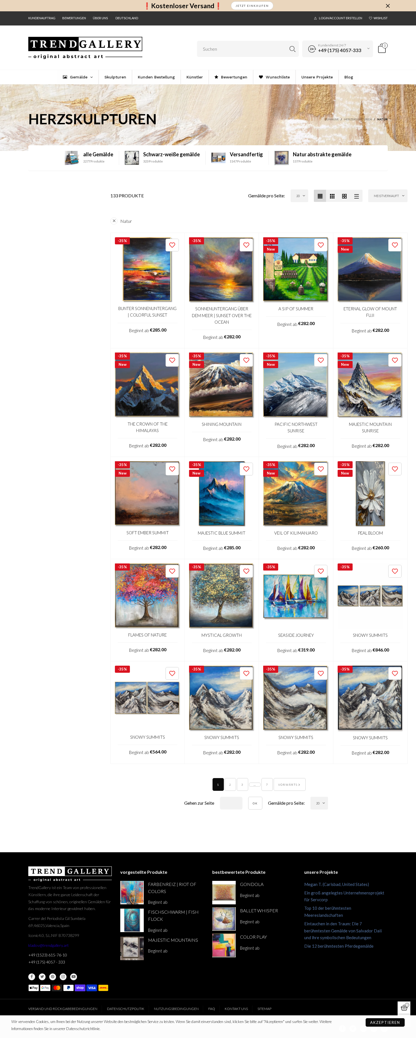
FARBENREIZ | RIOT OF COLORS (172, 887)
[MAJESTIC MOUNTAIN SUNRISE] (370, 385)
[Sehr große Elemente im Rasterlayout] (344, 196)
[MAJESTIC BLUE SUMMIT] (222, 494)
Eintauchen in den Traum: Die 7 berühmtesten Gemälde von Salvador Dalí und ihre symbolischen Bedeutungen (343, 930)
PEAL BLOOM (370, 532)
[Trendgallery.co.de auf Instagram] (63, 976)
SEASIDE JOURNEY (296, 635)
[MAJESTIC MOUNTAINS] (132, 948)
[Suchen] (292, 49)
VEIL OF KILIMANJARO (296, 532)
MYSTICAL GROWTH (221, 635)
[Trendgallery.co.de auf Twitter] (42, 976)
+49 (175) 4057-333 (339, 50)
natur (126, 221)
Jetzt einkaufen (252, 5)
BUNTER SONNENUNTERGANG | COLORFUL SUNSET (147, 311)
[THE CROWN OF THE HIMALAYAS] (147, 385)
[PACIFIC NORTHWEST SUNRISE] (296, 385)
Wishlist (381, 18)
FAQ (211, 1009)
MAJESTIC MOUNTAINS (173, 940)
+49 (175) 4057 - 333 (46, 962)
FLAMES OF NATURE (147, 634)
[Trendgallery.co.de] (85, 48)
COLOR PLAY (253, 936)
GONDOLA (251, 884)
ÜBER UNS (100, 18)
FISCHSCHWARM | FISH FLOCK (173, 915)
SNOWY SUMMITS (370, 635)
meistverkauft (386, 196)
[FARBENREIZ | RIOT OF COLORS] (132, 892)
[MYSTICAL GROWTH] (222, 596)
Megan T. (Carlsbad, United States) (336, 884)
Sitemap (264, 1009)
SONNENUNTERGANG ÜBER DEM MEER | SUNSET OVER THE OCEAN (222, 315)
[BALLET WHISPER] (224, 919)
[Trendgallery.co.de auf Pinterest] (52, 976)
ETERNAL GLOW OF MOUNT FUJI (370, 312)
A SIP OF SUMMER (295, 308)
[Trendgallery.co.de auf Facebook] (31, 976)
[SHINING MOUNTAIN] (222, 385)
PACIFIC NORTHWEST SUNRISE (296, 427)
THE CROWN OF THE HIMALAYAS (148, 427)
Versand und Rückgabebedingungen (62, 1009)
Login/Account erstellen (340, 18)
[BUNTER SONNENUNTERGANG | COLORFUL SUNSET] (147, 270)
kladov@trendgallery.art (48, 945)
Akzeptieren (385, 1022)
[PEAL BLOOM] (370, 494)
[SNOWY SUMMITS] (370, 596)
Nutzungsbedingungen (176, 1009)
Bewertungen (74, 18)
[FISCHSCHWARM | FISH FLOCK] (132, 920)
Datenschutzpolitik (125, 1009)
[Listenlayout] (356, 196)
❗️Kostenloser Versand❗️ (182, 5)
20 (298, 196)
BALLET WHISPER (259, 910)
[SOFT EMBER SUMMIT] (147, 494)
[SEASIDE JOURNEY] (296, 596)
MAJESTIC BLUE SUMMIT (221, 532)
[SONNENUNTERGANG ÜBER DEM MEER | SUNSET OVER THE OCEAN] (222, 270)
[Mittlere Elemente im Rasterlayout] (320, 196)
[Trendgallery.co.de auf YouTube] (73, 976)
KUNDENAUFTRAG (41, 18)
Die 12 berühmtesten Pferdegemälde (339, 946)
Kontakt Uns (236, 1009)
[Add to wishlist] (172, 245)
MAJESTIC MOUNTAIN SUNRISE (370, 427)
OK (255, 803)
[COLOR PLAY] (224, 945)
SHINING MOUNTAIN (221, 424)
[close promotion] (387, 5)
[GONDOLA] (224, 892)
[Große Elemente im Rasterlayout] (332, 196)
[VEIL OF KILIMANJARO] (296, 494)
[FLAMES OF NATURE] (147, 596)
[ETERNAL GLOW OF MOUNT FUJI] (370, 270)
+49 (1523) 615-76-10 (47, 954)
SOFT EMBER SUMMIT (147, 532)
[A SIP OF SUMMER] (296, 270)
